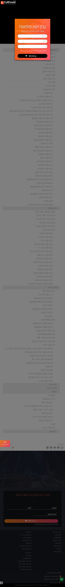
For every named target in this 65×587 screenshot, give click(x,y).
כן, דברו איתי (32, 56)
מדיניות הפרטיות (27, 51)
